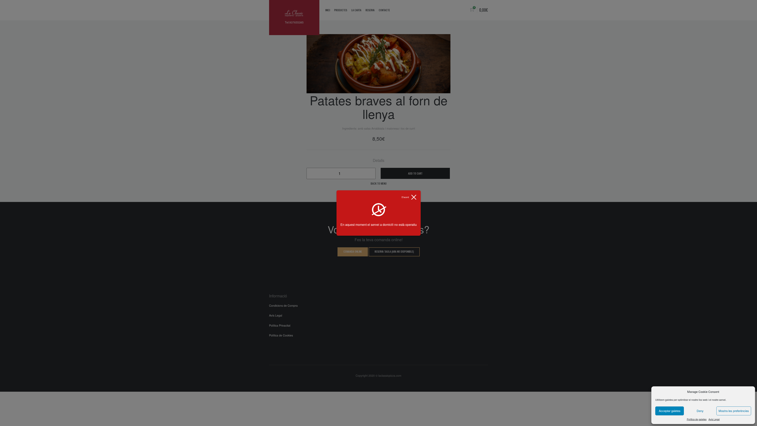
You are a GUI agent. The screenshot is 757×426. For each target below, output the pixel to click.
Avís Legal (714, 419)
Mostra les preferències (734, 411)
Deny (700, 411)
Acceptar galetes (670, 411)
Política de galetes (697, 419)
